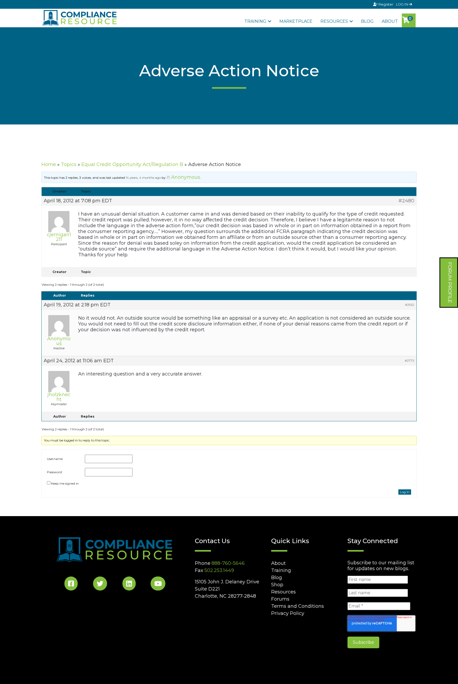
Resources (334, 21)
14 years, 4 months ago (143, 178)
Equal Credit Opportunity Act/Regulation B (132, 164)
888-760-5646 (228, 563)
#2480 (406, 200)
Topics (68, 164)
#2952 (409, 305)
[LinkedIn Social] (129, 584)
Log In (404, 492)
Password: (55, 472)
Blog (367, 21)
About (390, 21)
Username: (55, 459)
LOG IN (402, 4)
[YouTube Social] (158, 584)
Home (48, 164)
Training (255, 21)
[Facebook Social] (71, 584)
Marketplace (295, 21)
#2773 (409, 361)
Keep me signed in (65, 483)
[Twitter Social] (100, 584)
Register (386, 4)
